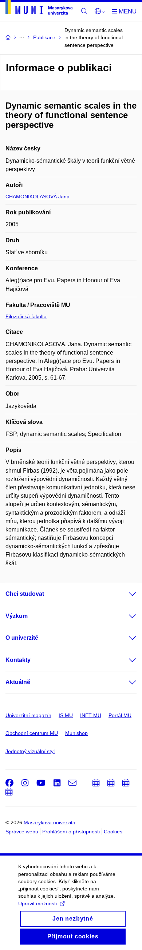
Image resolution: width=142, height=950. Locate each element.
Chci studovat (24, 594)
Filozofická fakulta (26, 316)
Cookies (113, 831)
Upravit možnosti (37, 903)
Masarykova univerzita (49, 822)
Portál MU (120, 715)
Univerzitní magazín (28, 715)
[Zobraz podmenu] (125, 594)
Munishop (76, 733)
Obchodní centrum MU (31, 733)
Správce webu (21, 831)
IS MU (66, 715)
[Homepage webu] (38, 9)
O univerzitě (21, 638)
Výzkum (16, 616)
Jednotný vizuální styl (30, 751)
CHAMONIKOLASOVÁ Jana (37, 196)
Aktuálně (17, 682)
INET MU (90, 715)
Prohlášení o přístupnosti (71, 831)
